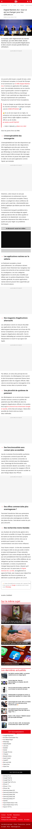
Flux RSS (9, 815)
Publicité (20, 819)
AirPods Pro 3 (7, 776)
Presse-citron (21, 824)
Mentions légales (6, 817)
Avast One (6, 766)
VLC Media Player (8, 739)
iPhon (8, 826)
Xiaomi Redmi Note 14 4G (10, 803)
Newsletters (16, 815)
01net (15, 824)
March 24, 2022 (21, 126)
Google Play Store (8, 735)
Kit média (26, 819)
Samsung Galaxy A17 (9, 798)
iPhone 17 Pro (7, 786)
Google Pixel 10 (7, 780)
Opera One (6, 764)
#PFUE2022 (15, 109)
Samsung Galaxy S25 (9, 790)
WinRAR (5, 748)
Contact (3, 815)
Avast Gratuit (7, 758)
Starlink (5, 800)
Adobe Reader (7, 744)
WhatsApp (8, 587)
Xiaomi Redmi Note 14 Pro (10, 805)
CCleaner (5, 754)
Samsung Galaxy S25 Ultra (10, 792)
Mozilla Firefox (7, 756)
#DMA (10, 109)
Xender (5, 750)
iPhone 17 (6, 784)
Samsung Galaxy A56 (9, 794)
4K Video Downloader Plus (10, 737)
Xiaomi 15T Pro (7, 807)
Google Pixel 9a (7, 778)
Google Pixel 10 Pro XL (9, 782)
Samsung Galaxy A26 (9, 796)
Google (13, 585)
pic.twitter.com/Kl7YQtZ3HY (11, 122)
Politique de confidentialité (8, 819)
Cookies (14, 817)
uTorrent (5, 746)
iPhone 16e (6, 788)
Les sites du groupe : (7, 824)
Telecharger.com (15, 826)
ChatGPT (5, 760)
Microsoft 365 (7, 762)
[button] (1, 1)
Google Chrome (7, 752)
